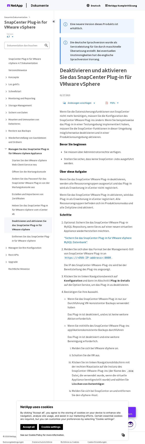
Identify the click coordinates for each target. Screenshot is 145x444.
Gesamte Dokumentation (15, 17)
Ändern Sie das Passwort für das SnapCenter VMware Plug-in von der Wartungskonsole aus (31, 183)
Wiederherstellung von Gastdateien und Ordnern (27, 140)
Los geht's (13, 84)
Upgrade (13, 261)
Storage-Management (20, 105)
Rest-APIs (13, 254)
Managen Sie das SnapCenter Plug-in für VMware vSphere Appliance (28, 151)
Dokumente (40, 5)
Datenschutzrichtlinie (42, 442)
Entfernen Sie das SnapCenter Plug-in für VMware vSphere (31, 238)
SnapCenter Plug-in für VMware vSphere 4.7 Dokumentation (24, 61)
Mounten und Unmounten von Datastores (23, 121)
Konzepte (13, 77)
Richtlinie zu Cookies (70, 442)
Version (10, 34)
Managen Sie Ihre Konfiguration (24, 247)
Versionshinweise (17, 70)
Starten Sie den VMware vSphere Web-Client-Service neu (29, 162)
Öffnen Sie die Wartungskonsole (29, 171)
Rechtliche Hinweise (19, 268)
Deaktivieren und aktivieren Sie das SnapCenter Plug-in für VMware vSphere (29, 225)
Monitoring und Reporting (21, 98)
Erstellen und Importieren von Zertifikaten (27, 196)
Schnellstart (14, 91)
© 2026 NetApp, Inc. (11, 436)
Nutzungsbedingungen (13, 442)
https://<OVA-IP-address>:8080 (88, 257)
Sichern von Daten (18, 112)
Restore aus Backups (19, 130)
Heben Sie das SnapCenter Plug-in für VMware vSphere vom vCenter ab (30, 209)
